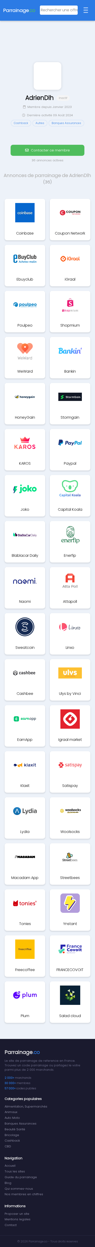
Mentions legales (17, 1219)
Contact (11, 1225)
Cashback (12, 1140)
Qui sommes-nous (19, 1188)
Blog (8, 1183)
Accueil (10, 1165)
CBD (8, 1146)
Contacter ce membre (50, 150)
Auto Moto (12, 1118)
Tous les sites (15, 1171)
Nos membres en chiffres (24, 1194)
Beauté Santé (15, 1129)
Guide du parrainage (21, 1177)
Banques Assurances (20, 1123)
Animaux (11, 1112)
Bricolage (12, 1135)
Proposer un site (17, 1214)
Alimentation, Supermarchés (26, 1106)
